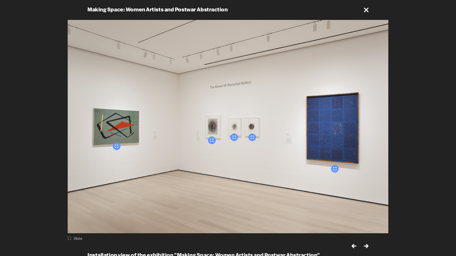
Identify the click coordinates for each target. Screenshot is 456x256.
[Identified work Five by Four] (335, 168)
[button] (366, 10)
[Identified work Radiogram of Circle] (234, 137)
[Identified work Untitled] (116, 146)
